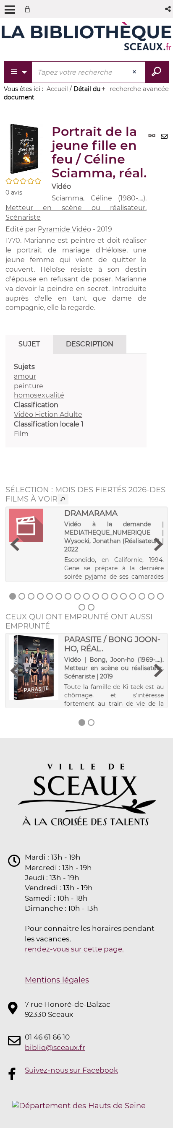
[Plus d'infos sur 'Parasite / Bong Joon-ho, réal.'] (34, 667)
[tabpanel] (76, 400)
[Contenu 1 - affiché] (12, 596)
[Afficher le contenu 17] (160, 596)
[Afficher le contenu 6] (58, 596)
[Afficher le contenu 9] (86, 596)
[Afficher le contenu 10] (95, 596)
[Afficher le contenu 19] (91, 607)
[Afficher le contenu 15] (142, 596)
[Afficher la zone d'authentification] (29, 9)
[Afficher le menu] (10, 9)
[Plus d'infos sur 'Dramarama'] (34, 525)
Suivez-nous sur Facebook (71, 1070)
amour (25, 376)
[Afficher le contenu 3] (31, 596)
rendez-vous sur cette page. (74, 949)
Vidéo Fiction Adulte (48, 414)
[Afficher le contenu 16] (151, 596)
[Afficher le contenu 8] (77, 596)
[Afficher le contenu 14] (132, 596)
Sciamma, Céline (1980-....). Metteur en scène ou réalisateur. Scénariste (76, 207)
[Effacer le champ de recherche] (135, 72)
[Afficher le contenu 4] (40, 596)
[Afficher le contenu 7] (68, 596)
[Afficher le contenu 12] (114, 596)
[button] (168, 9)
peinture (28, 386)
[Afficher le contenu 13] (123, 596)
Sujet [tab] (29, 344)
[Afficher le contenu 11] (105, 596)
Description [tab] (89, 344)
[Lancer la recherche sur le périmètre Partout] (157, 72)
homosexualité (39, 395)
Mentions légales (57, 980)
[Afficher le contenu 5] (49, 596)
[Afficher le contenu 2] (21, 596)
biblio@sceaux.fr (55, 1047)
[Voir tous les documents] (63, 499)
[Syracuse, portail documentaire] (86, 37)
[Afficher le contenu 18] (82, 607)
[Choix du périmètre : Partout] (18, 72)
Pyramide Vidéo (64, 229)
